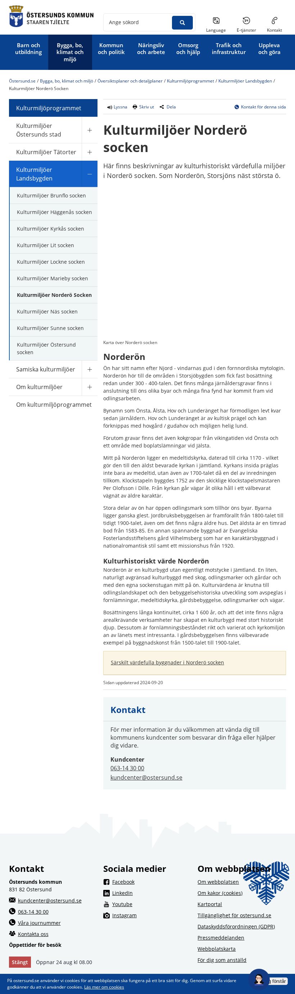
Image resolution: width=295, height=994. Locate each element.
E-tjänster (249, 30)
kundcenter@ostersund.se (146, 777)
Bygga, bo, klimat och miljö (66, 81)
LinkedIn (152, 892)
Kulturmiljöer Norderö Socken (54, 294)
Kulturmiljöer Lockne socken (51, 261)
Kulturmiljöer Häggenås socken (54, 212)
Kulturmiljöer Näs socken (47, 311)
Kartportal (210, 904)
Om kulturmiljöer (39, 387)
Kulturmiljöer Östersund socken (46, 348)
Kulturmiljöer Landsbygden (245, 81)
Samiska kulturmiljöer (45, 369)
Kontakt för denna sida (263, 107)
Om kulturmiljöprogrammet (54, 405)
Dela (171, 107)
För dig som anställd (222, 960)
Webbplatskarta (217, 948)
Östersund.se (22, 81)
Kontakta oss (33, 934)
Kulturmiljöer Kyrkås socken (50, 228)
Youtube (152, 904)
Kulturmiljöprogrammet (190, 81)
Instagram (152, 915)
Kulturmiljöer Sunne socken (50, 328)
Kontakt (274, 30)
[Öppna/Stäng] (89, 130)
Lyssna (120, 107)
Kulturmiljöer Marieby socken (52, 278)
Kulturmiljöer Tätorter (46, 152)
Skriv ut (146, 107)
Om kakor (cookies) (220, 893)
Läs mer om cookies (104, 987)
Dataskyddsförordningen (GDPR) (236, 926)
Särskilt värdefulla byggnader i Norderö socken (167, 662)
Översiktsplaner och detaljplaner (130, 81)
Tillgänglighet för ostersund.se (234, 915)
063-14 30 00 (127, 768)
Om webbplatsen (218, 881)
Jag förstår (274, 981)
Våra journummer (39, 922)
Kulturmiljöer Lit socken (45, 245)
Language (216, 30)
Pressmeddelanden (221, 937)
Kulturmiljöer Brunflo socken (51, 195)
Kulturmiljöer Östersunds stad (38, 130)
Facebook (152, 881)
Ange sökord (124, 22)
